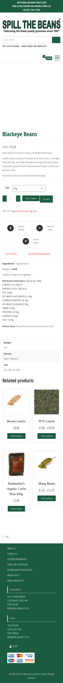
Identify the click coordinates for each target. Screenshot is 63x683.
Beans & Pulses (23, 211)
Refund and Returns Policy (19, 569)
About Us (11, 548)
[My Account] (38, 58)
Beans (35, 211)
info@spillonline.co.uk (18, 608)
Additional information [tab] (39, 254)
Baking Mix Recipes (15, 580)
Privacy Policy (13, 575)
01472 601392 (12, 604)
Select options (16, 436)
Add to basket (31, 198)
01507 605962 (12, 633)
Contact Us (12, 553)
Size (7, 187)
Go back (46, 199)
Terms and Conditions (17, 564)
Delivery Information (17, 559)
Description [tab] (11, 254)
